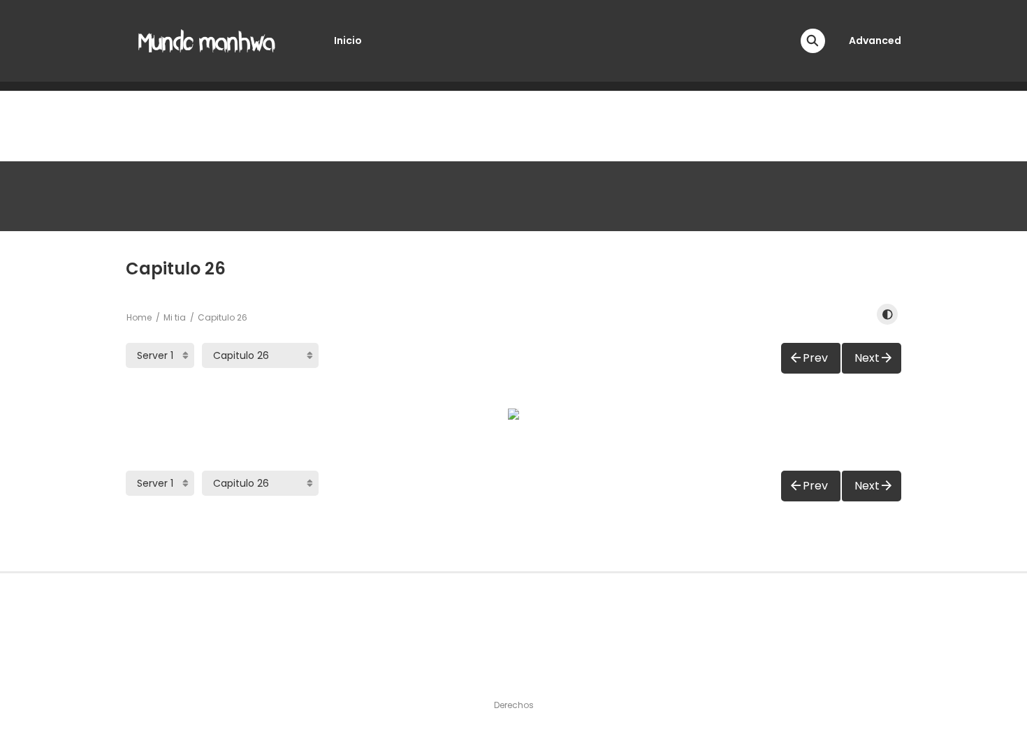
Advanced (875, 40)
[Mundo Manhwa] (207, 40)
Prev (815, 358)
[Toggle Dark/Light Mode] (887, 314)
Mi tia (174, 317)
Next (867, 358)
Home (139, 317)
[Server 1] (160, 355)
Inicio (348, 40)
